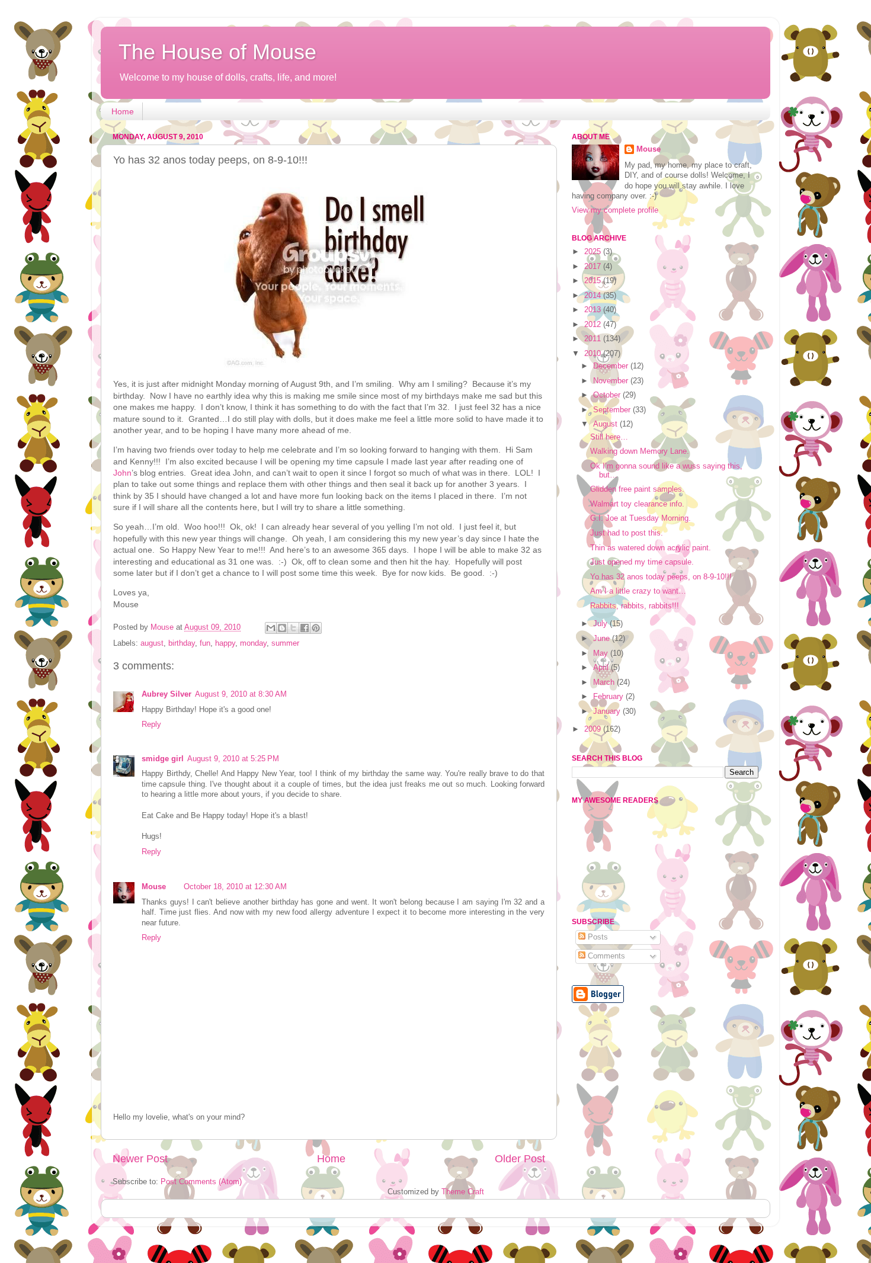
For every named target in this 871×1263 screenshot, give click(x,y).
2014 (593, 295)
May (601, 653)
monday (253, 643)
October (608, 395)
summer (285, 643)
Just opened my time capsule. (642, 562)
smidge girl (163, 759)
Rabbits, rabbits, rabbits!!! (634, 606)
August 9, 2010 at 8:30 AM (241, 694)
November (611, 381)
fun (205, 643)
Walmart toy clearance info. (637, 504)
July (601, 624)
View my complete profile (615, 210)
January (608, 711)
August (606, 424)
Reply (151, 724)
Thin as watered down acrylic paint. (650, 548)
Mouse (154, 887)
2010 (593, 354)
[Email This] (271, 628)
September (613, 410)
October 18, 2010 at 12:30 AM (235, 887)
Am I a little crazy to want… (638, 591)
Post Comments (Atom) (201, 1182)
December (611, 366)
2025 (593, 252)
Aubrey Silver (166, 694)
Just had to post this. (626, 533)
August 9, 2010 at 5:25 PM (233, 759)
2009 (593, 729)
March (605, 682)
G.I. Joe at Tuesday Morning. (640, 518)
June (602, 638)
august (152, 643)
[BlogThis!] (282, 628)
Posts (596, 937)
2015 (593, 281)
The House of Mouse (217, 52)
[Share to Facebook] (304, 628)
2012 (593, 324)
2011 (593, 339)
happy (225, 643)
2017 (593, 266)
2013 (593, 310)
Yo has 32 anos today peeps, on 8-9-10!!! (661, 577)
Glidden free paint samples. (637, 489)
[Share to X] (293, 628)
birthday (181, 643)
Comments (605, 956)
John (122, 472)
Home (122, 111)
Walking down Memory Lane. (639, 451)
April (602, 667)
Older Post (520, 1159)
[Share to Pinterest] (316, 628)
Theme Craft (462, 1192)
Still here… (609, 437)
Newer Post (140, 1159)
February (609, 697)
